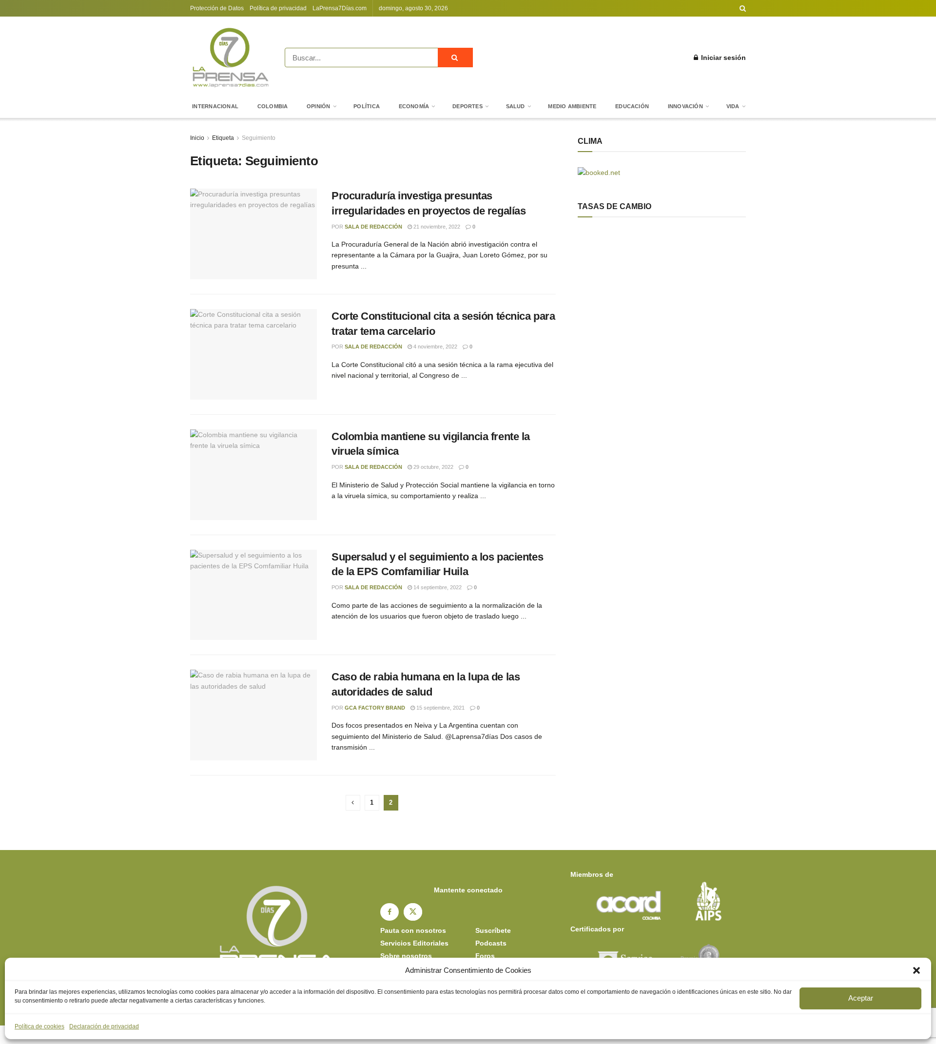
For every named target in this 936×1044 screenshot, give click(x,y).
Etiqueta (223, 138)
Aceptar (860, 998)
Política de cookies (39, 1026)
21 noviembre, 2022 (436, 227)
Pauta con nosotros (413, 930)
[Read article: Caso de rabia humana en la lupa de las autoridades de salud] (253, 715)
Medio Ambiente (572, 106)
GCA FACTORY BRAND (375, 708)
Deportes (467, 106)
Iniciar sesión (722, 57)
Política (366, 106)
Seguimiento (258, 138)
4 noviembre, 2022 (434, 346)
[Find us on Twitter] (413, 912)
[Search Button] (743, 8)
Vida (733, 106)
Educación (632, 106)
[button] (916, 970)
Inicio (197, 138)
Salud (515, 106)
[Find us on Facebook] (389, 912)
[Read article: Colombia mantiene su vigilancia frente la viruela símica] (253, 474)
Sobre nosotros (406, 956)
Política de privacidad (278, 8)
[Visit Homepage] (230, 57)
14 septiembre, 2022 (437, 587)
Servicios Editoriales (414, 943)
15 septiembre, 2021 (440, 708)
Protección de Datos (217, 8)
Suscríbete (493, 930)
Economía (414, 106)
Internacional (215, 106)
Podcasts (491, 943)
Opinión (319, 106)
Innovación (685, 106)
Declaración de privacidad (104, 1026)
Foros (485, 956)
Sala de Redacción (373, 227)
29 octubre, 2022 (432, 467)
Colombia (272, 106)
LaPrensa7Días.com (339, 8)
